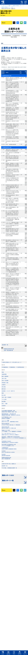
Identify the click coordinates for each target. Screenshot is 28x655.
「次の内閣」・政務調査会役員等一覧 (9, 468)
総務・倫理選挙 (5, 376)
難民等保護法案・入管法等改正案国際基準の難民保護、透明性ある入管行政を (11, 414)
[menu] (25, 2)
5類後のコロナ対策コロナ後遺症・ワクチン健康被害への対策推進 (11, 431)
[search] (22, 2)
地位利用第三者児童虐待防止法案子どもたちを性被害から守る (9, 445)
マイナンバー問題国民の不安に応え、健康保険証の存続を (10, 421)
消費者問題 (4, 374)
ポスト (14, 22)
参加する (25, 654)
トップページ (3, 5)
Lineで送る (21, 22)
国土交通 (3, 395)
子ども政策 (4, 399)
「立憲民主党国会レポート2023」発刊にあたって (11, 362)
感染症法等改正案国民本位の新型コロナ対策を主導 (9, 427)
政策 (9, 5)
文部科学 (3, 384)
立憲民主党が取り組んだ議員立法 (9, 463)
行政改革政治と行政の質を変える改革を (8, 451)
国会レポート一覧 (8, 480)
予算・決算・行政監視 (6, 397)
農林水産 (3, 389)
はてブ (25, 22)
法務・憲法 (4, 378)
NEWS (14, 654)
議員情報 (8, 654)
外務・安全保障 (5, 380)
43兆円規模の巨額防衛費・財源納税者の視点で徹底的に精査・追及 (9, 411)
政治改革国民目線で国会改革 (6, 455)
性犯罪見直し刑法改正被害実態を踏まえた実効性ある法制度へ (10, 442)
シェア (18, 22)
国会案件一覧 (4, 465)
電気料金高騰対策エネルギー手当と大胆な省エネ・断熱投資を (11, 424)
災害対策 (3, 405)
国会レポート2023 (8, 475)
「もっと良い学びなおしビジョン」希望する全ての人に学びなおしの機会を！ (10, 434)
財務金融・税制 (5, 382)
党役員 (3, 654)
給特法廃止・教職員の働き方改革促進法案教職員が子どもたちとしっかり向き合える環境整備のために (14, 438)
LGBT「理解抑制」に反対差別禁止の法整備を (6, 417)
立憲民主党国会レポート (17, 5)
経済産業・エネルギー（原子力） (8, 391)
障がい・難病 (4, 403)
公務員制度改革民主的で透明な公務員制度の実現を (9, 448)
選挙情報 (19, 654)
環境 (3, 393)
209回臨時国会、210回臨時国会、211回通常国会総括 (13, 367)
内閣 (3, 372)
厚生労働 (3, 386)
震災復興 (3, 401)
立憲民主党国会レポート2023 (7, 7)
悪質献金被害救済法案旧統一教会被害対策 (6, 458)
